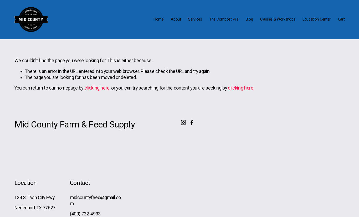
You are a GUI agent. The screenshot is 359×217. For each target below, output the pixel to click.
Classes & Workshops (277, 19)
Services (195, 19)
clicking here (97, 88)
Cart (341, 19)
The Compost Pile (223, 19)
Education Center (316, 19)
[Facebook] (191, 122)
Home (158, 19)
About (176, 19)
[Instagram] (183, 122)
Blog (249, 19)
